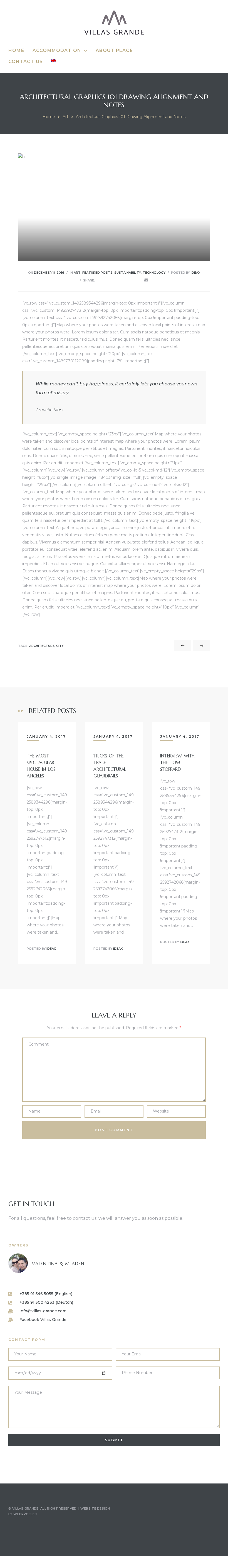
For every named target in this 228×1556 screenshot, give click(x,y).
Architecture (41, 646)
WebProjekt (25, 1514)
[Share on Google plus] (130, 280)
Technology (154, 273)
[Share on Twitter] (107, 280)
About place (114, 50)
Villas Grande (25, 1508)
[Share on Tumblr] (123, 280)
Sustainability (127, 273)
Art (65, 116)
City (60, 646)
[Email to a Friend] (146, 280)
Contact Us (25, 61)
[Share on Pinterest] (138, 280)
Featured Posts (97, 273)
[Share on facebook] (99, 280)
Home (16, 50)
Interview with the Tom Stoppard (177, 762)
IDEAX (195, 273)
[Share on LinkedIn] (115, 280)
